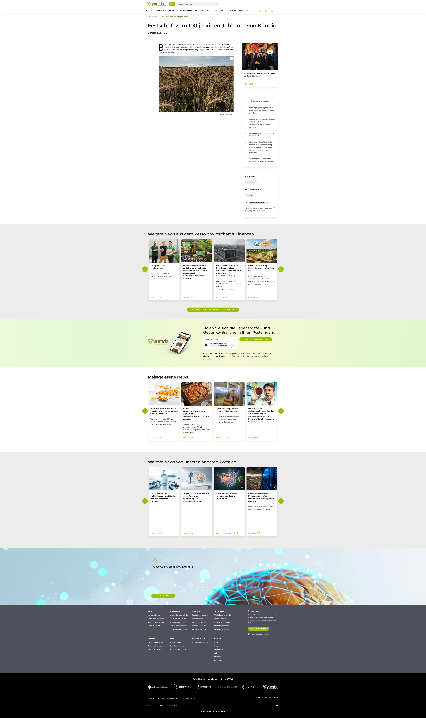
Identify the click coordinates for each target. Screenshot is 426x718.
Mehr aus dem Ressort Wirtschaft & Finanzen (213, 310)
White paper (219, 649)
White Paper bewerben (223, 626)
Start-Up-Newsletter (156, 622)
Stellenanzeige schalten (179, 649)
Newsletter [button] (244, 11)
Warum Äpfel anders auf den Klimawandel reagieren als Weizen (262, 159)
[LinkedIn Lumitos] (276, 705)
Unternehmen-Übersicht (179, 629)
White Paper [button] (205, 11)
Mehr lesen (208, 359)
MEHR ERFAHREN (163, 596)
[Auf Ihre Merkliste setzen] (259, 11)
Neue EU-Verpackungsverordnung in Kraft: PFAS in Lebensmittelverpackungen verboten (262, 123)
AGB (162, 705)
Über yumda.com (188, 698)
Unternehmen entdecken (179, 615)
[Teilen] (265, 11)
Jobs (216, 653)
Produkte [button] (173, 11)
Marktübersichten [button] (188, 11)
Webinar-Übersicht (155, 649)
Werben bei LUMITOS (156, 698)
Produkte (217, 646)
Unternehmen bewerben (179, 626)
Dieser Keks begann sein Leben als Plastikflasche (262, 134)
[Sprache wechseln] (272, 11)
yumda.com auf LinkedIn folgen (260, 634)
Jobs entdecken (176, 642)
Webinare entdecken (155, 642)
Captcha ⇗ (231, 348)
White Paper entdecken (223, 615)
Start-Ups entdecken (178, 618)
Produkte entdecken (200, 615)
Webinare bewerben (155, 646)
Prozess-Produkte (199, 622)
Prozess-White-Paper (222, 622)
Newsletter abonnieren (256, 339)
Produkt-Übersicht (199, 629)
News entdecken (154, 615)
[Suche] (217, 4)
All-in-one (218, 660)
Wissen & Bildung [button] (228, 11)
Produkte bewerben (199, 626)
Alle (171, 4)
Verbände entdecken (177, 622)
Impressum (152, 705)
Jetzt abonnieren (258, 629)
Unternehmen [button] (160, 11)
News (216, 642)
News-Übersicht (154, 626)
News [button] (148, 11)
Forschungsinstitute (200, 642)
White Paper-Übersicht (223, 629)
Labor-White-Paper (221, 618)
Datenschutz (172, 705)
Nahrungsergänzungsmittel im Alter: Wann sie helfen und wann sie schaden (261, 110)
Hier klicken (222, 346)
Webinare (218, 656)
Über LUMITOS (172, 698)
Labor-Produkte (198, 618)
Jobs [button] (216, 11)
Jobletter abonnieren (178, 646)
